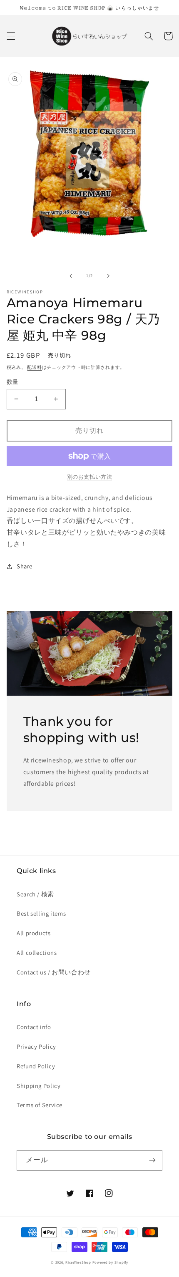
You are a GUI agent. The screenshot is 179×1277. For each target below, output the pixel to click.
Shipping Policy (38, 1086)
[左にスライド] (71, 276)
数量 (13, 382)
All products (34, 933)
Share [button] (24, 566)
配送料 (34, 367)
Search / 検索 (35, 894)
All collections (37, 952)
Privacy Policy (36, 1046)
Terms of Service (39, 1105)
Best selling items (41, 913)
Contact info (34, 1027)
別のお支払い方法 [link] (89, 476)
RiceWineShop (78, 1262)
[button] (10, 35)
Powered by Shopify (110, 1262)
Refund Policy (36, 1066)
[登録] (152, 1160)
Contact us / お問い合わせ (54, 972)
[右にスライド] (108, 276)
